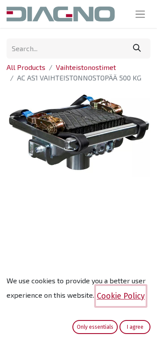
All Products (26, 67)
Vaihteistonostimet (86, 67)
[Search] (136, 48)
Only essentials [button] (95, 327)
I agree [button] (135, 327)
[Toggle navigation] (140, 13)
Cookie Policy (121, 296)
